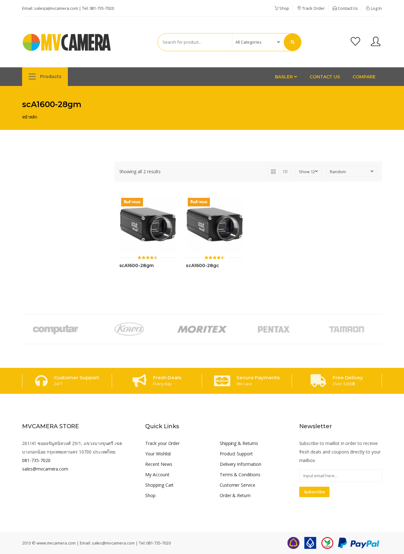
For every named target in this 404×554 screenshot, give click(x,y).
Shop (283, 8)
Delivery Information (240, 464)
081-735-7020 (102, 8)
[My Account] (375, 42)
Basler (284, 77)
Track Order (312, 8)
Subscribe (314, 492)
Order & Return (235, 495)
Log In (376, 8)
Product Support (236, 454)
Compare (364, 77)
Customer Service (237, 485)
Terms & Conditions (240, 475)
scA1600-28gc (202, 265)
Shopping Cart (159, 485)
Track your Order (162, 443)
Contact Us (347, 8)
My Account (157, 475)
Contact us (325, 77)
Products (50, 76)
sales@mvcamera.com (45, 469)
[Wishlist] (355, 42)
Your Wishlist (158, 454)
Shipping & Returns (239, 443)
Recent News (158, 464)
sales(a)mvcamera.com (56, 8)
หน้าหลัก (29, 117)
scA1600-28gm (136, 265)
